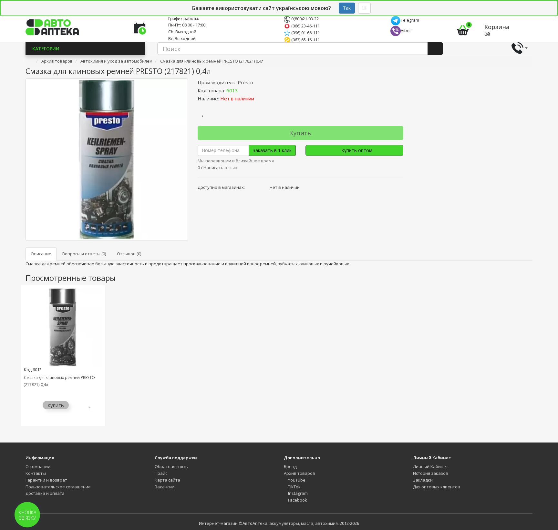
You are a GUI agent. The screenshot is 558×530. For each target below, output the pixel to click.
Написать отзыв (220, 167)
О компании (38, 466)
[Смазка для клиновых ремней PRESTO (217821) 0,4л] (107, 159)
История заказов (430, 473)
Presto (245, 82)
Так (347, 8)
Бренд (290, 466)
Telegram (410, 20)
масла (307, 523)
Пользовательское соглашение (58, 487)
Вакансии (164, 487)
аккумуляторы (284, 523)
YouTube (296, 480)
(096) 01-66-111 (305, 33)
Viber (406, 30)
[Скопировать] (243, 90)
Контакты (36, 473)
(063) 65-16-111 (305, 40)
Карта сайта (167, 480)
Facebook (297, 500)
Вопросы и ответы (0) (84, 254)
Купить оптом (356, 150)
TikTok (294, 487)
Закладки (423, 480)
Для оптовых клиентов (436, 487)
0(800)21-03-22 (304, 19)
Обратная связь (171, 466)
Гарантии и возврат (46, 480)
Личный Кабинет (430, 466)
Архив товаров (299, 473)
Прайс (161, 473)
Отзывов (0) (129, 254)
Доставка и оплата (45, 493)
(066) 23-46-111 (305, 26)
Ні (364, 8)
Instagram (297, 493)
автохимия (326, 523)
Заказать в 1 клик (272, 150)
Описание (41, 254)
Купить (300, 133)
